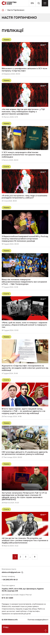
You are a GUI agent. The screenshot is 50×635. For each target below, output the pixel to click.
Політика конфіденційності (38, 620)
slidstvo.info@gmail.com (11, 572)
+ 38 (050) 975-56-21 (10, 580)
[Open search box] (38, 3)
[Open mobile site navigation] (45, 3)
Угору (5, 627)
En (32, 3)
